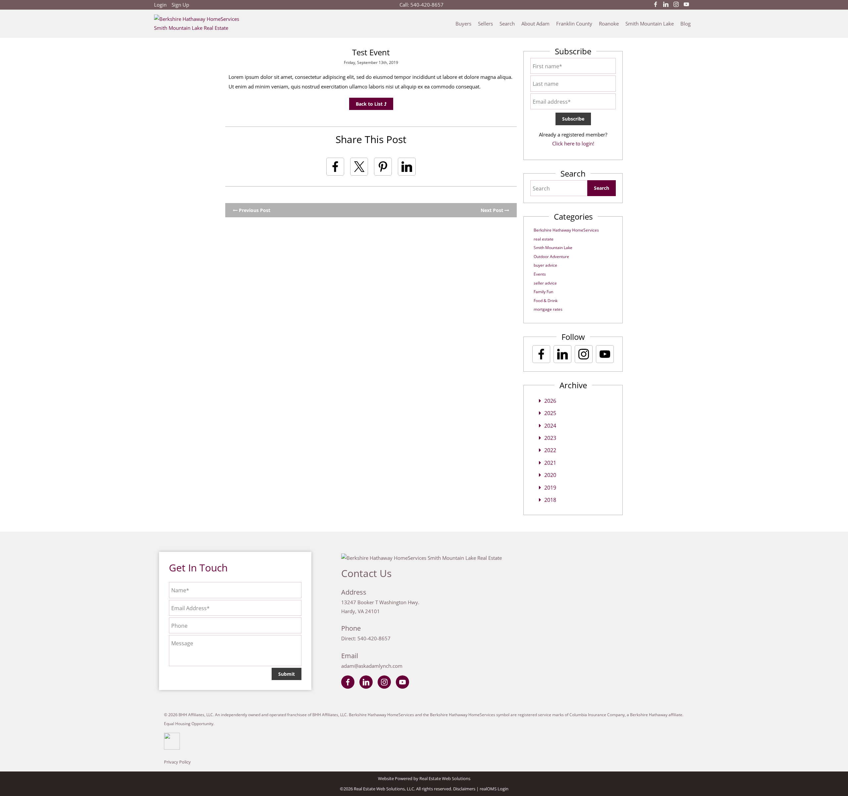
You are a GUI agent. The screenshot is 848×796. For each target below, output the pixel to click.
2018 (550, 500)
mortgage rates (548, 309)
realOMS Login (494, 789)
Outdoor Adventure (551, 256)
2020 (550, 475)
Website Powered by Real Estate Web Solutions (424, 778)
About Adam (535, 23)
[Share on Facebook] (335, 167)
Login (160, 4)
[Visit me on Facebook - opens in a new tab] (655, 4)
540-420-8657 (427, 4)
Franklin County (574, 23)
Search (507, 23)
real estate (544, 239)
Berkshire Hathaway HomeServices (566, 230)
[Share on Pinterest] (383, 167)
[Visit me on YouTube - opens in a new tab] (686, 4)
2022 (550, 450)
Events (540, 274)
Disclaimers (464, 789)
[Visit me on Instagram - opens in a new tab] (676, 4)
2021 (550, 462)
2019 (550, 487)
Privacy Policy (177, 762)
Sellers (485, 23)
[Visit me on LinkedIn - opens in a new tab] (665, 4)
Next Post (492, 210)
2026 (550, 400)
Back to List (370, 104)
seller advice (545, 283)
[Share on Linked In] (407, 167)
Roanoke (609, 23)
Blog (685, 23)
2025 (550, 413)
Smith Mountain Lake (649, 23)
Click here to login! (573, 143)
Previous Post (254, 210)
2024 (550, 425)
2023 (550, 438)
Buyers (463, 23)
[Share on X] (359, 167)
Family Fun (543, 291)
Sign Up (180, 4)
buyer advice (545, 265)
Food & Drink (545, 300)
